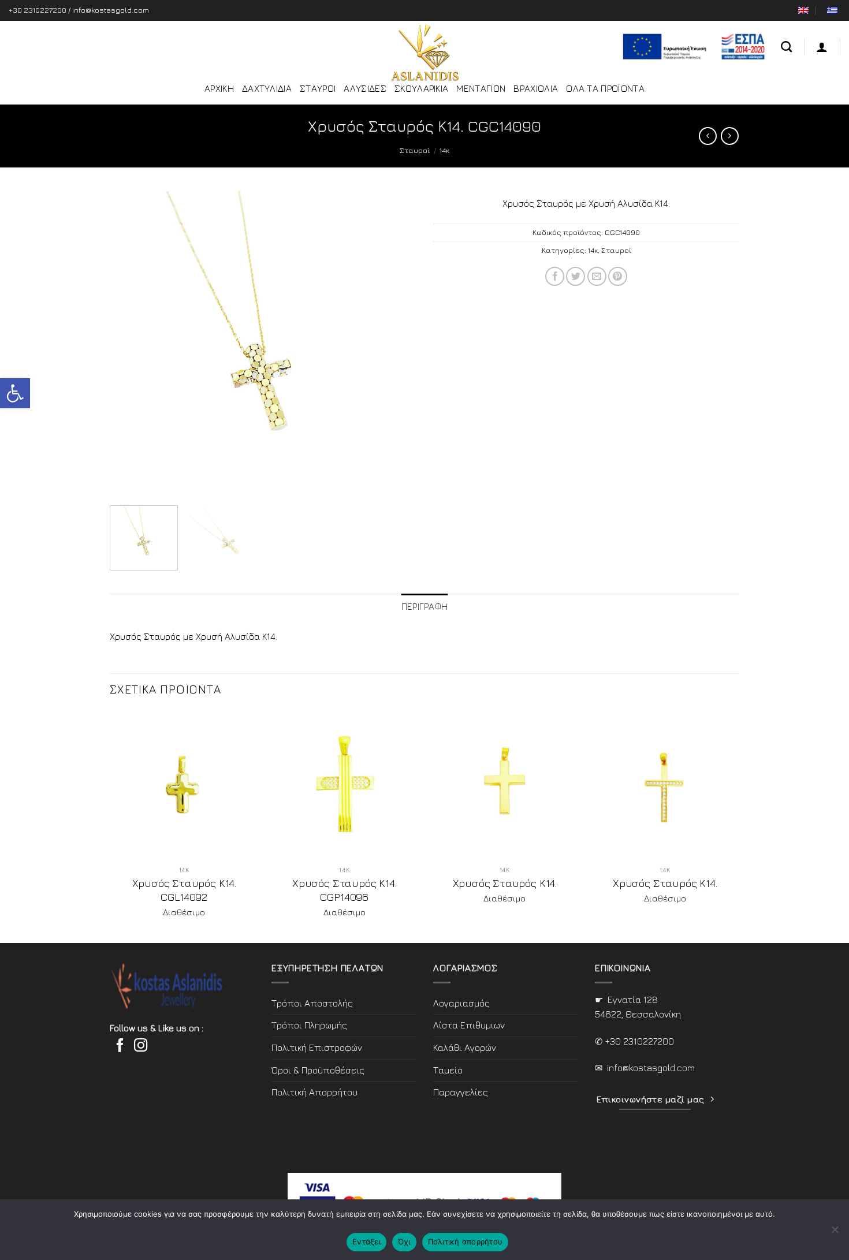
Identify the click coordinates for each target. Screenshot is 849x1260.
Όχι (404, 1241)
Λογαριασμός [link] (461, 1003)
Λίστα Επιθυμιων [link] (469, 1025)
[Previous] (130, 343)
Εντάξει (366, 1241)
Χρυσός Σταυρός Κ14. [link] (505, 883)
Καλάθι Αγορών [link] (464, 1047)
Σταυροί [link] (415, 150)
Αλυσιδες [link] (365, 88)
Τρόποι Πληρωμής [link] (309, 1025)
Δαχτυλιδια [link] (267, 88)
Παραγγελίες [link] (460, 1092)
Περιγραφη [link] (424, 606)
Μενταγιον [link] (480, 88)
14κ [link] (444, 150)
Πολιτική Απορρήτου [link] (314, 1092)
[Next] (395, 343)
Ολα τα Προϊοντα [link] (605, 88)
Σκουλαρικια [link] (421, 88)
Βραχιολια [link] (535, 88)
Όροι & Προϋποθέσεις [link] (317, 1070)
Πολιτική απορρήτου (465, 1241)
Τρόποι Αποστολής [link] (312, 1003)
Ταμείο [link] (448, 1070)
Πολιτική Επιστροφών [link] (316, 1047)
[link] (15, 393)
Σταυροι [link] (318, 88)
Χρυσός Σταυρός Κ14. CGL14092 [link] (184, 890)
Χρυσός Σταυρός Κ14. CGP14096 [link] (344, 890)
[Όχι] (834, 1233)
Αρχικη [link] (219, 88)
